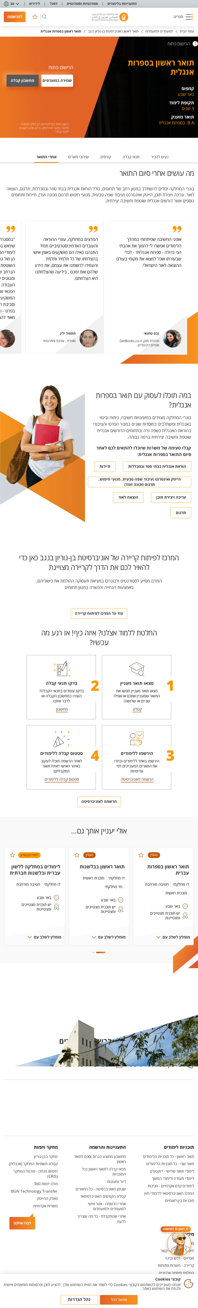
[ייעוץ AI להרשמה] (179, 1244)
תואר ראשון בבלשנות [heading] (102, 867)
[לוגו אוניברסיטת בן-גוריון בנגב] (110, 17)
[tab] (160, 159)
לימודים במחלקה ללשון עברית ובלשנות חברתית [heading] (35, 870)
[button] (183, 17)
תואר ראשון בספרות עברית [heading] (168, 870)
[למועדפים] (34, 16)
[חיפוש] (44, 16)
